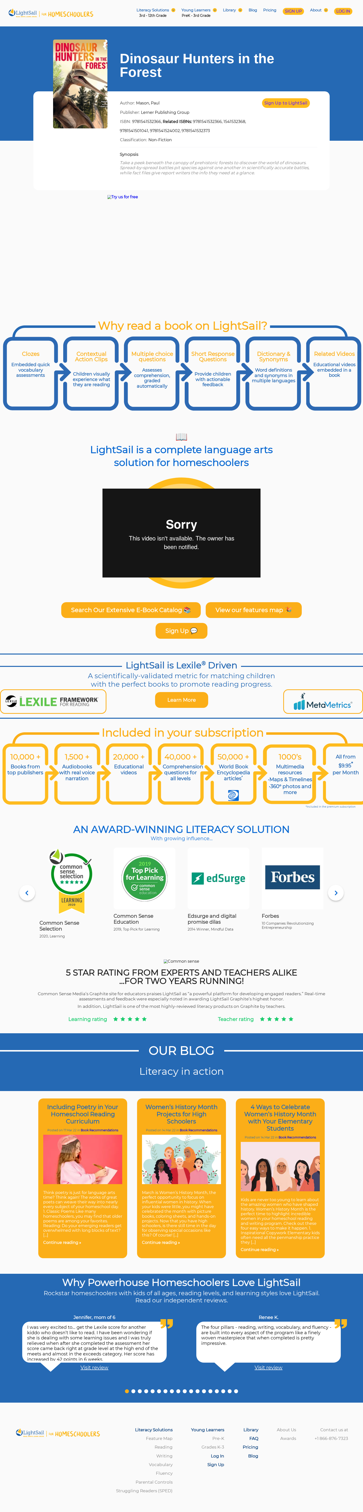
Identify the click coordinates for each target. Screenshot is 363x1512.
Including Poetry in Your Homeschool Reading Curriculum (82, 1114)
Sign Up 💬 (181, 630)
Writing (164, 1455)
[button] (127, 1391)
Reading (164, 1447)
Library (250, 1429)
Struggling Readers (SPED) (144, 1490)
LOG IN (343, 11)
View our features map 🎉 (254, 610)
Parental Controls (154, 1482)
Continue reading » (62, 1242)
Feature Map (159, 1438)
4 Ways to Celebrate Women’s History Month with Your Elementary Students (280, 1117)
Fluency (164, 1473)
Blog (253, 10)
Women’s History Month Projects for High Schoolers (181, 1114)
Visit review (94, 1367)
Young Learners (207, 1429)
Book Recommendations (99, 1130)
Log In (217, 1455)
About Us (286, 1429)
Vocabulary (161, 1464)
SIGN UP (293, 11)
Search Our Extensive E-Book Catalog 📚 (131, 610)
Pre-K (218, 1438)
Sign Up (215, 1464)
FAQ (253, 1438)
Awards (288, 1438)
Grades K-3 (213, 1447)
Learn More (181, 700)
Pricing (269, 10)
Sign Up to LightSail (285, 103)
